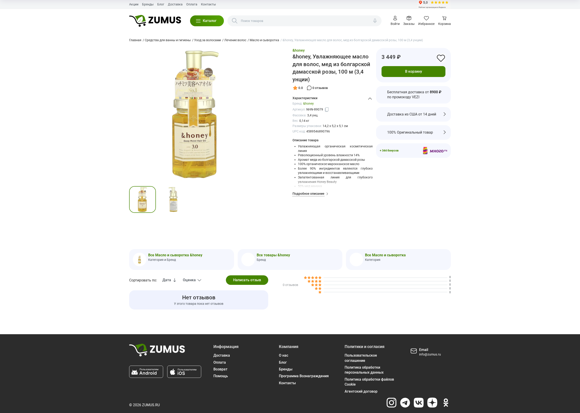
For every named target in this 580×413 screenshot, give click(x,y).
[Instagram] (391, 403)
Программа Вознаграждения (304, 376)
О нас (283, 355)
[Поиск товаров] (234, 20)
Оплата (191, 4)
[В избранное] (440, 57)
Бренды (148, 4)
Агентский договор (361, 391)
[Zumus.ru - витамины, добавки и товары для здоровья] (155, 21)
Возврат (220, 369)
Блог (160, 4)
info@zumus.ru (430, 354)
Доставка (175, 4)
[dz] (432, 403)
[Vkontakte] (419, 403)
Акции (133, 4)
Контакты (208, 4)
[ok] (446, 403)
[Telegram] (405, 403)
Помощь (220, 376)
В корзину (413, 71)
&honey (298, 50)
